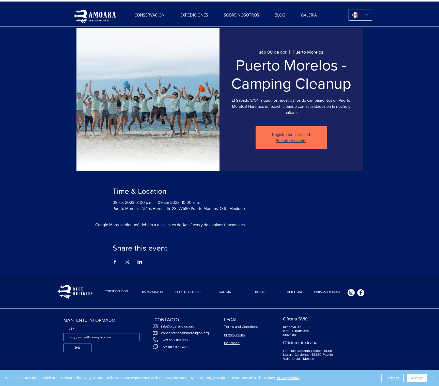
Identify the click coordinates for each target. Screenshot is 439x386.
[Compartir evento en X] (127, 262)
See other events (291, 140)
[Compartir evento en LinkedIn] (139, 262)
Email (68, 329)
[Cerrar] (433, 378)
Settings (392, 378)
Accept (416, 378)
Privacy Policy (288, 377)
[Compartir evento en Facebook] (115, 262)
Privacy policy (234, 335)
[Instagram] (351, 292)
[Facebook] (360, 292)
